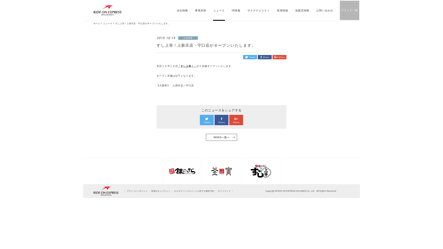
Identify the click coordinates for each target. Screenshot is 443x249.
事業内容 (200, 10)
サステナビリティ (258, 10)
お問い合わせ (324, 10)
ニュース (219, 10)
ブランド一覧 (349, 10)
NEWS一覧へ (222, 137)
